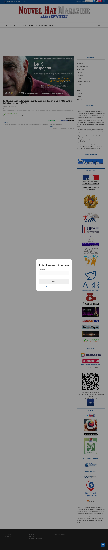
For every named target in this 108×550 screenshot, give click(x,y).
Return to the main (45, 287)
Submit (54, 281)
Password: (42, 269)
